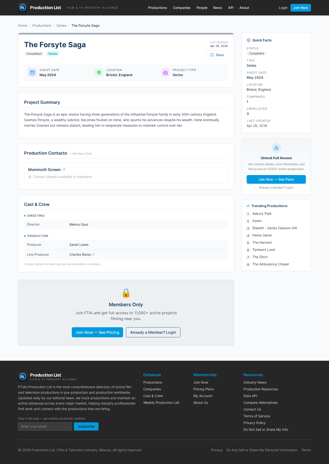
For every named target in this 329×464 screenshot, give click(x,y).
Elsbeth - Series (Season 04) (274, 228)
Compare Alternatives (260, 402)
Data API (250, 396)
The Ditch (260, 257)
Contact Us (252, 409)
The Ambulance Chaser (270, 264)
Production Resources (260, 389)
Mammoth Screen (44, 169)
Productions (157, 8)
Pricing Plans (203, 389)
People (202, 8)
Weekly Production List (161, 402)
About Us (200, 402)
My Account (202, 396)
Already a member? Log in (276, 187)
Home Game (262, 235)
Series (61, 25)
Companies (182, 8)
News (217, 8)
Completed (34, 53)
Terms (306, 450)
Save (220, 55)
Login (283, 8)
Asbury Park (262, 213)
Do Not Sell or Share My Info (265, 429)
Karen (257, 221)
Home (22, 25)
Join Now (300, 8)
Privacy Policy (254, 423)
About (244, 8)
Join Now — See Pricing (97, 332)
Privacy (217, 450)
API (231, 8)
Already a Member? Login (153, 332)
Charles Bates (80, 254)
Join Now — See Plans (276, 179)
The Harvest (262, 242)
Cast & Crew (153, 396)
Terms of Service (256, 416)
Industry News (254, 382)
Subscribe (86, 426)
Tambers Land (263, 250)
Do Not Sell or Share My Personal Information (262, 450)
